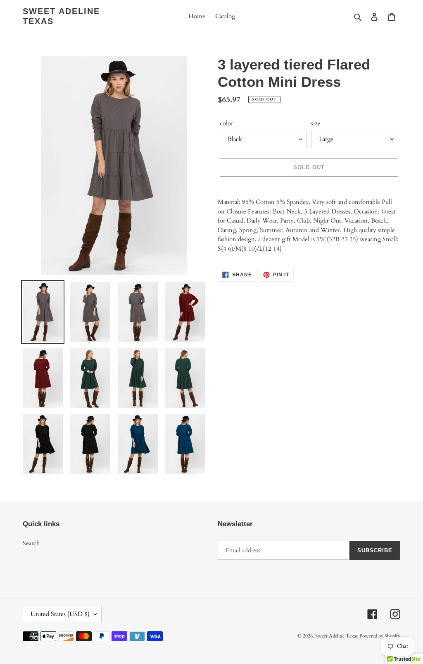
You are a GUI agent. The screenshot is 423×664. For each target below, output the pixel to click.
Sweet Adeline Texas (61, 16)
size (316, 123)
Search (31, 543)
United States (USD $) (60, 614)
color (226, 123)
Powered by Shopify (379, 636)
